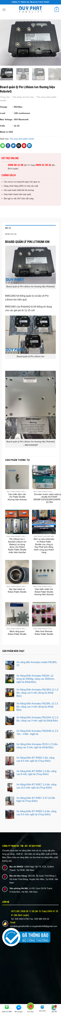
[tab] (30, 228)
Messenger (19, 1011)
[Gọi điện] (30, 1007)
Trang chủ (4, 97)
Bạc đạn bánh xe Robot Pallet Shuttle (17, 590)
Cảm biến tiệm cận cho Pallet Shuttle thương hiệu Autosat (17, 497)
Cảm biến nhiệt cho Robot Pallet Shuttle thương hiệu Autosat (43, 592)
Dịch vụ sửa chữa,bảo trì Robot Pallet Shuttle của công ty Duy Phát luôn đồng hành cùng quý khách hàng (44, 545)
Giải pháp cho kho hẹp (23, 97)
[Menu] (4, 9)
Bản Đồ (54, 1011)
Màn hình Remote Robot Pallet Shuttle (44, 632)
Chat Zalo (42, 1011)
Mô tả (8, 228)
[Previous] (5, 42)
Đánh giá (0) (10, 234)
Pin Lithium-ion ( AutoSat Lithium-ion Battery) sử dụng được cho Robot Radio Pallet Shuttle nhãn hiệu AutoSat (17, 545)
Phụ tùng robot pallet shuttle (22, 139)
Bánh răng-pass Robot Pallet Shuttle (17, 632)
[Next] (56, 42)
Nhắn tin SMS (7, 1011)
